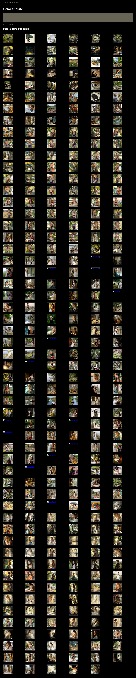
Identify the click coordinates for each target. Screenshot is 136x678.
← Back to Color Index (10, 2)
